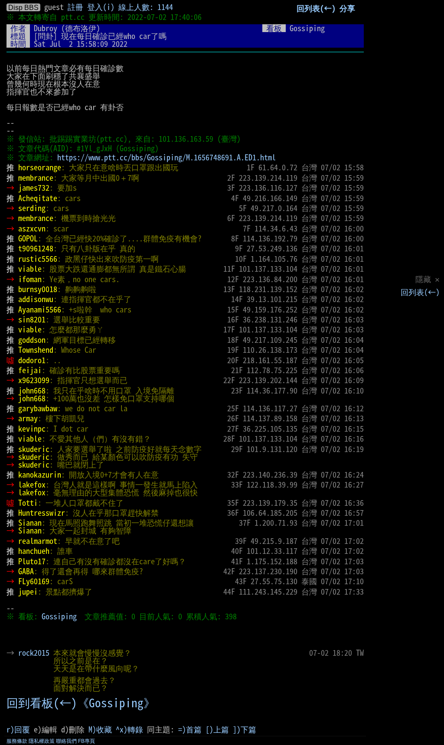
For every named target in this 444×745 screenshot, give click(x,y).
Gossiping (59, 616)
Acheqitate (37, 198)
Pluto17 (32, 561)
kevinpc (32, 429)
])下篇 (244, 729)
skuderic (33, 449)
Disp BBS (23, 7)
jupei (28, 591)
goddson (32, 340)
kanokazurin (39, 474)
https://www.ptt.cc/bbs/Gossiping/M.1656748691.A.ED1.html (166, 157)
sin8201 (32, 319)
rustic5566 (37, 259)
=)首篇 (190, 729)
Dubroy (45, 28)
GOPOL (28, 238)
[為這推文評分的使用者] (301, 653)
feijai (30, 370)
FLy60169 (33, 581)
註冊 (75, 7)
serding (32, 208)
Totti (28, 503)
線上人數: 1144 (145, 7)
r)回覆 (18, 729)
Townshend (35, 350)
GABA (26, 571)
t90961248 (35, 248)
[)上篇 (217, 729)
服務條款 (17, 741)
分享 (347, 8)
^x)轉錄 (129, 729)
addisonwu (35, 299)
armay (28, 418)
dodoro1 (32, 360)
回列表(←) (420, 292)
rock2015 (33, 653)
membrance (35, 178)
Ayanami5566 (39, 309)
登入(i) (100, 7)
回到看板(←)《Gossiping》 (81, 703)
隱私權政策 (42, 741)
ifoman (30, 279)
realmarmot (37, 541)
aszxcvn (32, 228)
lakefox (32, 484)
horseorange (39, 167)
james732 (33, 188)
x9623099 (33, 380)
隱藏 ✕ (427, 279)
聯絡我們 (66, 741)
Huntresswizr (41, 513)
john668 (32, 390)
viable (30, 269)
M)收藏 (100, 729)
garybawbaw (37, 408)
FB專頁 (86, 741)
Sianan (30, 523)
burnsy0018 (37, 289)
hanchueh (33, 551)
